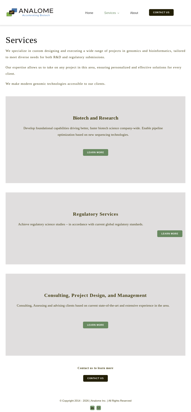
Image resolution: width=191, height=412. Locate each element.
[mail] (98, 408)
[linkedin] (92, 408)
